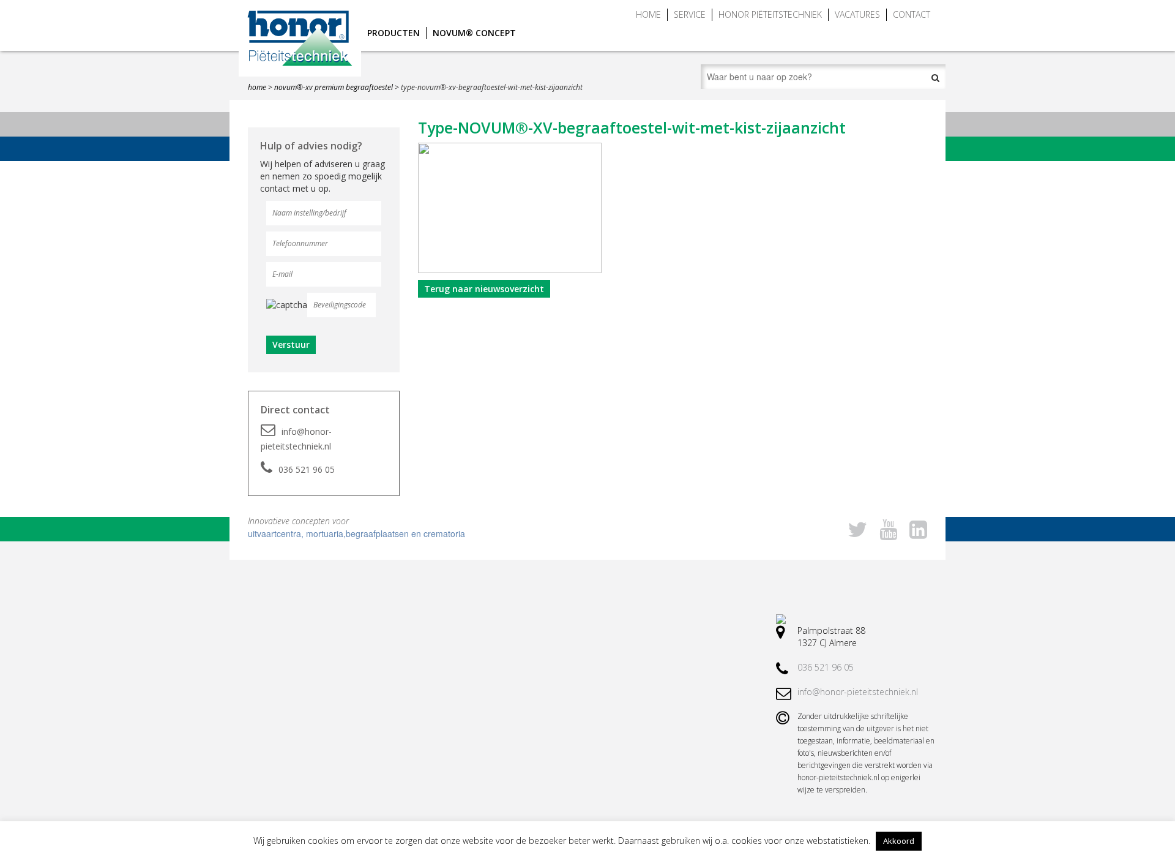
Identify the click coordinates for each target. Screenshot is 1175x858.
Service (690, 14)
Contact (911, 14)
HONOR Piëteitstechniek (770, 14)
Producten (393, 33)
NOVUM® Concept (474, 33)
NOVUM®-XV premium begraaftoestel (333, 87)
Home (648, 14)
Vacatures (857, 14)
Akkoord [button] (898, 840)
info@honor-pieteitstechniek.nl (296, 439)
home (257, 87)
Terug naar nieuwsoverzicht (484, 289)
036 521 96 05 (306, 469)
